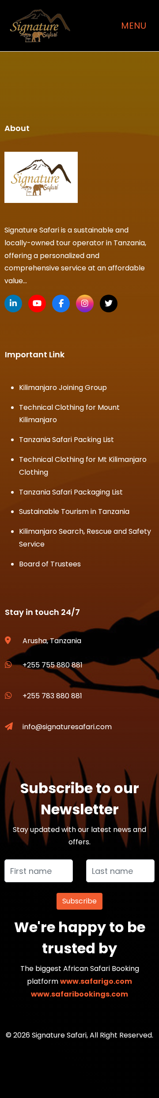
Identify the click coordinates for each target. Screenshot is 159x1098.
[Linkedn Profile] (13, 303)
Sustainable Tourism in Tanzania (74, 511)
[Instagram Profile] (85, 303)
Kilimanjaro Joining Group (63, 387)
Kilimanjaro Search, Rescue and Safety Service (85, 537)
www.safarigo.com (96, 981)
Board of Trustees (50, 564)
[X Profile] (108, 303)
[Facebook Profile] (61, 303)
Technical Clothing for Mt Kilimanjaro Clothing (83, 465)
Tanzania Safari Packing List (66, 440)
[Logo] (41, 177)
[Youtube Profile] (37, 303)
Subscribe (79, 901)
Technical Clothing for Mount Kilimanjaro (69, 413)
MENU (133, 25)
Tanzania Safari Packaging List (71, 492)
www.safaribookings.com (79, 994)
